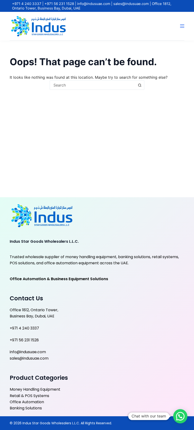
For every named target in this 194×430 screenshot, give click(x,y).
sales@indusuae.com (131, 3)
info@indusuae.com (94, 3)
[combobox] (92, 85)
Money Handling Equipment (35, 389)
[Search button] (139, 85)
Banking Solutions (26, 408)
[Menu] (182, 26)
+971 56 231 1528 (59, 3)
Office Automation (27, 402)
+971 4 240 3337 (27, 3)
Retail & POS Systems (29, 395)
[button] (180, 416)
